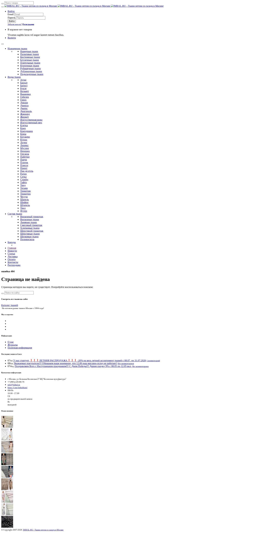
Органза (24, 154)
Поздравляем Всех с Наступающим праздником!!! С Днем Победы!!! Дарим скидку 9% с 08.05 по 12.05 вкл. (73, 366)
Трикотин (25, 193)
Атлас (23, 80)
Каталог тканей (9, 305)
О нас (11, 342)
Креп (23, 128)
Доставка (13, 256)
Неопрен (25, 151)
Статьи (11, 253)
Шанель (24, 199)
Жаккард (25, 114)
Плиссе (24, 165)
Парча (23, 159)
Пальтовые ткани (29, 54)
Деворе (24, 102)
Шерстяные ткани (30, 233)
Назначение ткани (17, 48)
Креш (23, 134)
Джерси (24, 105)
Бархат (23, 82)
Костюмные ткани (30, 57)
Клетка (24, 125)
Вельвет (24, 91)
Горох (23, 99)
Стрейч (24, 179)
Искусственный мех (31, 122)
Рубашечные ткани (30, 68)
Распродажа (14, 265)
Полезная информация (20, 347)
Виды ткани (14, 77)
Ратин (23, 174)
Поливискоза (27, 239)
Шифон (24, 202)
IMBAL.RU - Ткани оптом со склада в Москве (43, 530)
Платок (24, 162)
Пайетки (25, 156)
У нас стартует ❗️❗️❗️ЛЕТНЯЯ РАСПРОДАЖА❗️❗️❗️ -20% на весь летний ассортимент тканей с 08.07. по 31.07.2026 (79, 360)
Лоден (23, 142)
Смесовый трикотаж (31, 225)
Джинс (24, 108)
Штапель (25, 205)
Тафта (23, 182)
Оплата (11, 259)
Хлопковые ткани (29, 228)
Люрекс (24, 145)
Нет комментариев (126, 363)
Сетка (23, 176)
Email (10, 14)
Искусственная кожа (31, 119)
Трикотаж (25, 191)
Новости (12, 250)
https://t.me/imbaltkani (17, 387)
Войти (11, 11)
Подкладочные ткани (31, 74)
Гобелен (24, 97)
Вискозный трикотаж (31, 216)
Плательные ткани (30, 62)
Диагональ (26, 111)
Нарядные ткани (29, 51)
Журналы (13, 344)
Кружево (25, 136)
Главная (12, 248)
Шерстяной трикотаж (31, 231)
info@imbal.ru (14, 385)
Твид (23, 185)
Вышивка (25, 94)
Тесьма (24, 188)
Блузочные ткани (29, 60)
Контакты (13, 262)
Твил (23, 208)
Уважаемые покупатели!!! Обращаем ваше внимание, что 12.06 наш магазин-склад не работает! (65, 363)
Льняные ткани (28, 222)
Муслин (24, 148)
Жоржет (24, 117)
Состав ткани (15, 213)
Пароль (11, 17)
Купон (23, 139)
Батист (23, 85)
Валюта (12, 37)
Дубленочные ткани (31, 71)
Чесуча (24, 196)
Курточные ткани (29, 65)
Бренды (12, 242)
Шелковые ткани (29, 236)
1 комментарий (153, 360)
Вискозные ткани (29, 219)
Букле (23, 88)
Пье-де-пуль (26, 171)
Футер (23, 211)
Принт (23, 168)
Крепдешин (26, 131)
